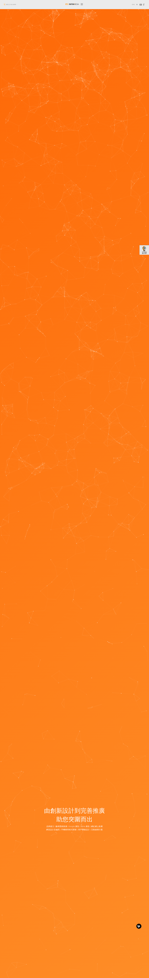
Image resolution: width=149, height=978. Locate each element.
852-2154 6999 (11, 4)
